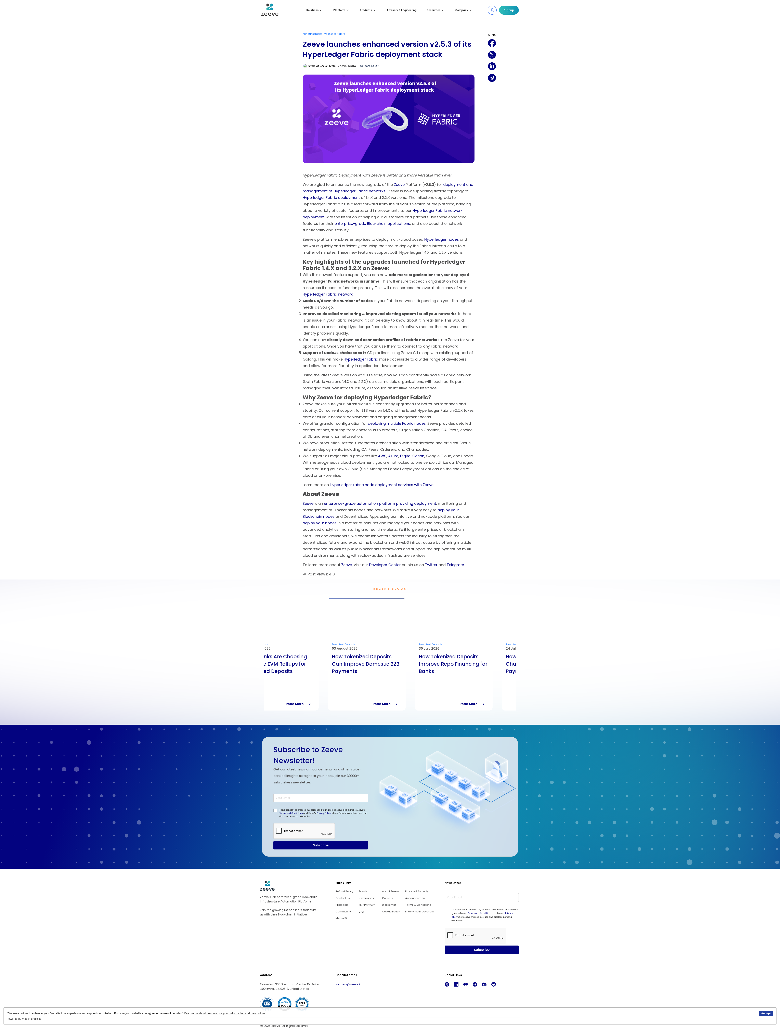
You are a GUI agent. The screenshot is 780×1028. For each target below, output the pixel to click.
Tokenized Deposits (280, 644)
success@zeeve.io (349, 984)
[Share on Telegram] (492, 78)
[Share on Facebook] (492, 43)
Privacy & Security (417, 891)
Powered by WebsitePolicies (24, 1018)
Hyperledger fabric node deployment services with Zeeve (381, 484)
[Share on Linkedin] (492, 66)
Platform (339, 10)
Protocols (342, 905)
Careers (387, 898)
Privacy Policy (323, 813)
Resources (433, 10)
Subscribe (320, 845)
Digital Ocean (412, 455)
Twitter (432, 564)
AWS (382, 455)
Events (363, 891)
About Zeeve (390, 891)
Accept (766, 1013)
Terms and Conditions (291, 813)
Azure (393, 455)
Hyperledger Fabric (334, 34)
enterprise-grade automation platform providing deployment (380, 503)
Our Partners (367, 905)
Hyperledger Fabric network (328, 294)
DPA (361, 912)
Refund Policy (344, 891)
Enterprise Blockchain (419, 911)
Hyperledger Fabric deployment (331, 197)
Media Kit (342, 918)
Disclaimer (389, 905)
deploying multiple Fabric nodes (397, 423)
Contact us (343, 898)
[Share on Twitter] (492, 55)
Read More (320, 704)
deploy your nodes (320, 522)
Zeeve (400, 184)
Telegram (455, 564)
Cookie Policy (391, 911)
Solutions (312, 10)
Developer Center (385, 564)
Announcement (312, 34)
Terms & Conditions (418, 905)
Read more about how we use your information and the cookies (224, 1013)
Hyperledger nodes (441, 239)
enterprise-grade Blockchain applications (372, 223)
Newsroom (366, 898)
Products (366, 10)
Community (343, 911)
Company (461, 10)
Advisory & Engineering (402, 10)
